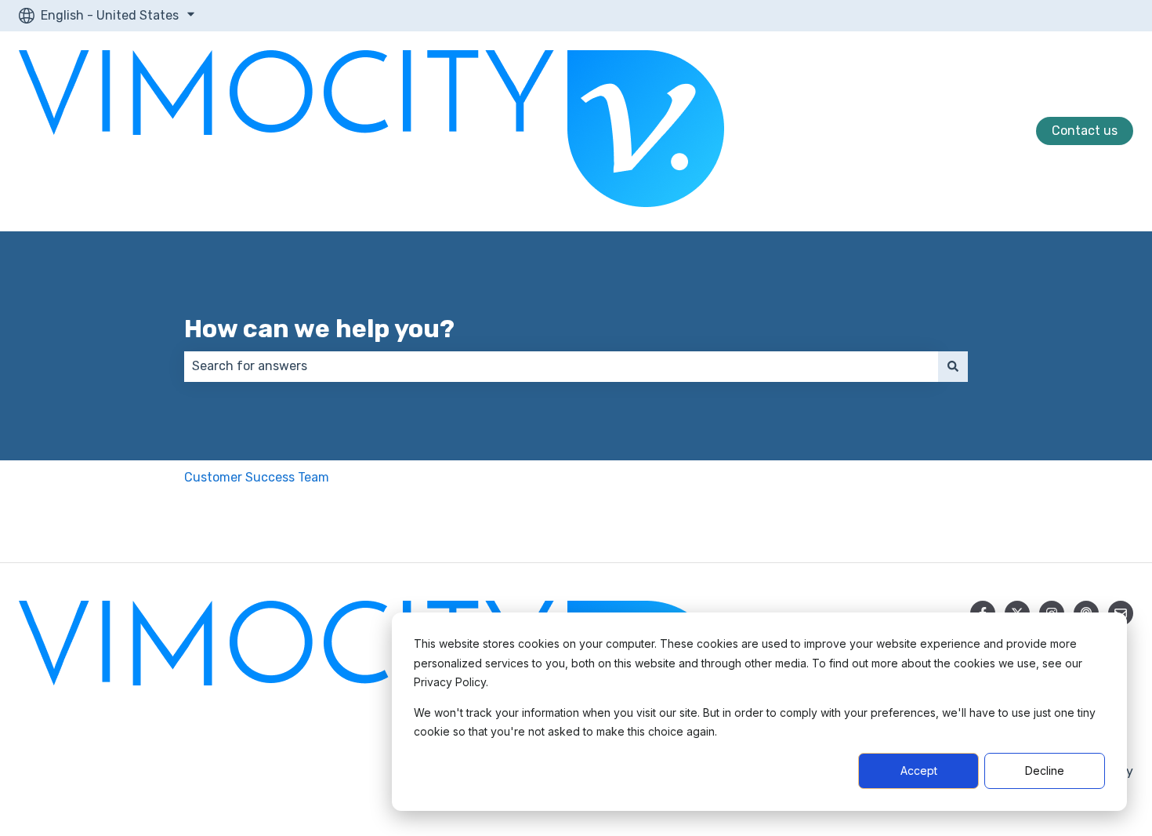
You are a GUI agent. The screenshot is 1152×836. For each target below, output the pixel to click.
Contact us (1085, 130)
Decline (1044, 770)
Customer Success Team (256, 477)
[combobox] (561, 366)
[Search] (953, 366)
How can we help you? (319, 328)
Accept (918, 770)
